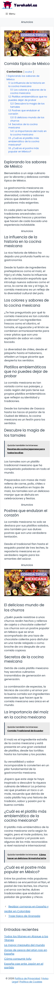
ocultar (28, 71)
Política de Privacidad (27, 978)
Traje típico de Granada (24, 916)
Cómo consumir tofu (17, 959)
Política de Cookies (31, 981)
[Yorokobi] (19, 5)
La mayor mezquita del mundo (24, 945)
